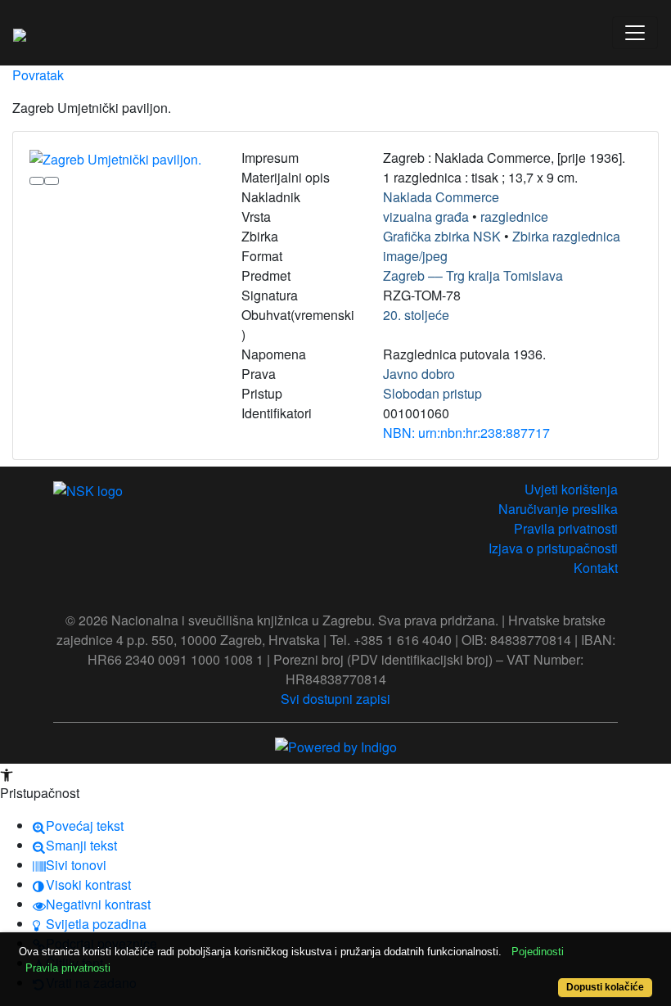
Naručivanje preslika (558, 508)
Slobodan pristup (432, 393)
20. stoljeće (416, 314)
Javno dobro (419, 373)
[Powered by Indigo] (336, 745)
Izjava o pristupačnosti (553, 548)
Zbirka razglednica (566, 236)
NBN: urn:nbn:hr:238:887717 (466, 432)
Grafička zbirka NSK (442, 236)
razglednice (514, 216)
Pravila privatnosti (566, 528)
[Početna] (19, 32)
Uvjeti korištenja (571, 489)
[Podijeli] (51, 181)
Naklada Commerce (441, 196)
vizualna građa (426, 216)
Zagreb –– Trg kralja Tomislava (473, 275)
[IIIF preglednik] (36, 181)
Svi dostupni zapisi (335, 698)
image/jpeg (415, 255)
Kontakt (596, 567)
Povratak (38, 74)
